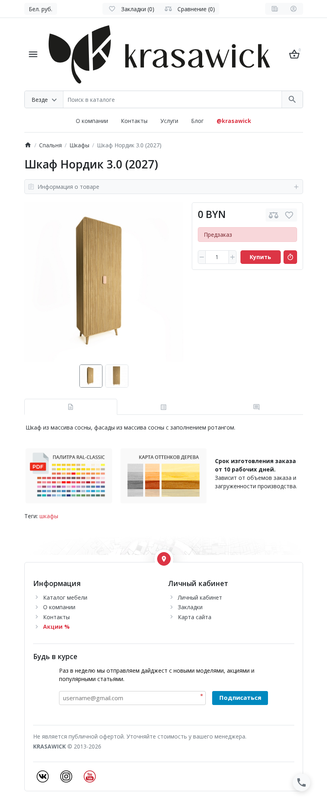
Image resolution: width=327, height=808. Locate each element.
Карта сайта (194, 617)
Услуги (169, 121)
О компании (92, 121)
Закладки (190, 607)
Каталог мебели (65, 597)
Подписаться (240, 697)
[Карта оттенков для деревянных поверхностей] (163, 475)
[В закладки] (289, 215)
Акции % (56, 626)
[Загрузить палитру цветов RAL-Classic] (69, 475)
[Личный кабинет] (293, 9)
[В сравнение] (274, 215)
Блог (197, 121)
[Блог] (274, 9)
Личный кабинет (200, 597)
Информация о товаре (68, 186)
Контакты (134, 121)
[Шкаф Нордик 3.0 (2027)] (103, 282)
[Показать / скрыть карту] (164, 559)
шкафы (48, 516)
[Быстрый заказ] (290, 257)
